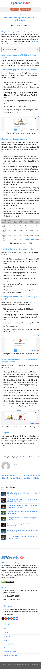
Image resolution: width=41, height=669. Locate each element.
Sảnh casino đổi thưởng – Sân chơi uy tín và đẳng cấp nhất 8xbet (22, 500)
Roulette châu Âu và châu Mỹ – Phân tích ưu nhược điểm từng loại (22, 506)
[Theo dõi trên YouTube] (11, 618)
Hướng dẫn (7, 636)
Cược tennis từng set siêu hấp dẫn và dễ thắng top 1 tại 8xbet (22, 531)
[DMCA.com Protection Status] (7, 582)
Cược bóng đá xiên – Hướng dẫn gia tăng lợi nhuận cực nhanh (22, 537)
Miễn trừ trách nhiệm (10, 651)
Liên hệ (6, 632)
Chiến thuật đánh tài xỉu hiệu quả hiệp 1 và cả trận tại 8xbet (22, 512)
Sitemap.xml (7, 606)
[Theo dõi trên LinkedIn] (8, 618)
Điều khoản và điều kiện (11, 655)
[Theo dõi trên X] (3, 618)
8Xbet (36, 41)
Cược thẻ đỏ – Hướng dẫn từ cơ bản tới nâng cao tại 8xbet (22, 525)
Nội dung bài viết (9, 49)
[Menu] (2, 3)
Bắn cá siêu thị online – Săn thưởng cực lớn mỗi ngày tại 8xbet (23, 494)
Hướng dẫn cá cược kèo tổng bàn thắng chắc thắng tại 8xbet (22, 519)
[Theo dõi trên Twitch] (17, 618)
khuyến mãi (36, 457)
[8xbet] (20, 3)
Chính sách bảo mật (10, 648)
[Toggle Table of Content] (35, 49)
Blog (5, 629)
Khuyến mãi (20, 15)
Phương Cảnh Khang (10, 644)
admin (28, 25)
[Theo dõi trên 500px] (14, 618)
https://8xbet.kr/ (14, 602)
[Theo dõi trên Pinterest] (5, 618)
